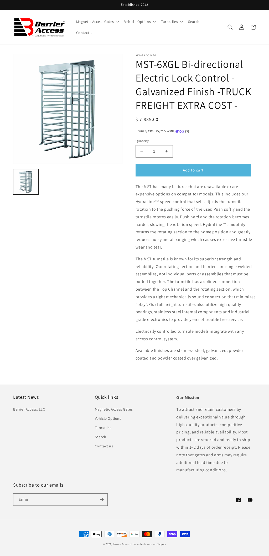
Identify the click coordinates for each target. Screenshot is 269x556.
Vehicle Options (108, 418)
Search (100, 436)
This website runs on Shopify (148, 544)
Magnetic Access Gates (114, 409)
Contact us (104, 446)
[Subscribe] (101, 499)
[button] (97, 21)
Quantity (142, 141)
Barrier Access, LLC (29, 409)
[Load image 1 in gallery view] (25, 181)
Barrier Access (122, 544)
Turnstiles (103, 427)
